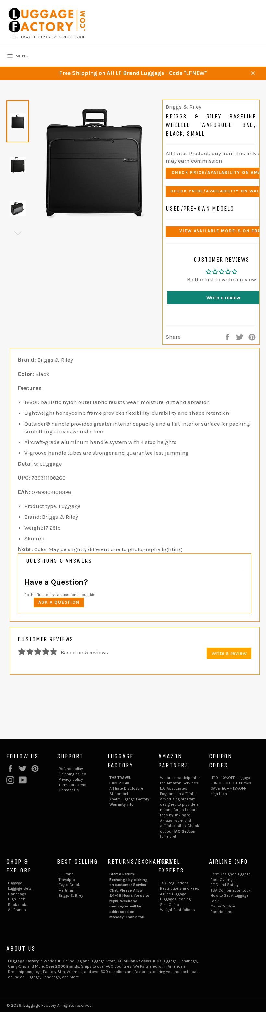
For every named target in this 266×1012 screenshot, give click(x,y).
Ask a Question (58, 602)
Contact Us (69, 790)
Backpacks (18, 904)
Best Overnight (224, 879)
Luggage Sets (20, 888)
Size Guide (169, 904)
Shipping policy (72, 774)
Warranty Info (121, 804)
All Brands (17, 909)
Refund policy (71, 768)
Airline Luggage (173, 894)
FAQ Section (184, 831)
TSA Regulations (174, 883)
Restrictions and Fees (179, 888)
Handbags (17, 894)
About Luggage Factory (129, 799)
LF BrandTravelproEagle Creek (69, 879)
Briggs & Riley (71, 895)
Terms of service (74, 785)
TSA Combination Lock (231, 890)
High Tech (16, 899)
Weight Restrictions (177, 909)
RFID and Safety (225, 884)
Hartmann (68, 890)
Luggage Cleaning (175, 899)
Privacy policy (71, 779)
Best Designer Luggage (231, 874)
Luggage (15, 883)
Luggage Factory (39, 1005)
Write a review (229, 653)
